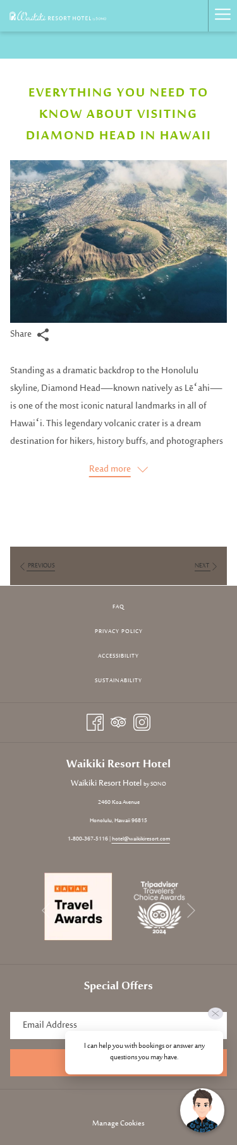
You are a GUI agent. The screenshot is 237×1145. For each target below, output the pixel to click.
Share (21, 334)
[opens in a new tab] (78, 907)
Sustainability (118, 680)
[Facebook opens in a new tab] (95, 722)
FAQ (118, 607)
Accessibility (118, 656)
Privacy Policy (119, 631)
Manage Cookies (118, 1123)
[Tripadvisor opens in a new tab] (118, 722)
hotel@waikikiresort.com (141, 839)
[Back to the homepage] (57, 16)
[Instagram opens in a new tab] (141, 722)
